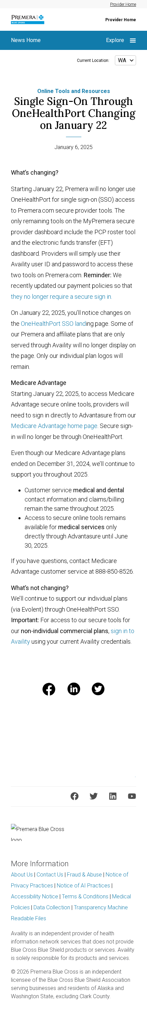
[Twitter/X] (94, 796)
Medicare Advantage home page (54, 425)
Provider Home (123, 4)
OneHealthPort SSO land (53, 323)
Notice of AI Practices (83, 885)
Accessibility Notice (34, 896)
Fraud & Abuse (84, 874)
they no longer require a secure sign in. (61, 296)
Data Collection (52, 907)
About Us (22, 874)
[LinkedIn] (113, 796)
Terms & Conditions (85, 896)
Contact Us (50, 874)
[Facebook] (74, 796)
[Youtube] (132, 796)
